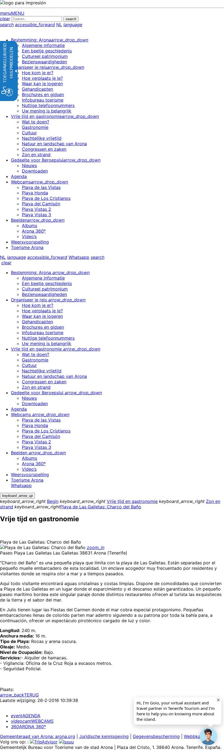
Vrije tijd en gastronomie (132, 501)
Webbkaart (195, 736)
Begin (52, 501)
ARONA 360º (28, 726)
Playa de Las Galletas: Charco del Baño (100, 506)
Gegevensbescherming (156, 736)
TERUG (19, 695)
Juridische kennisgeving (104, 736)
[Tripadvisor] (44, 742)
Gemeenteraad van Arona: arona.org (37, 736)
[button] (208, 736)
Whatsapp (79, 257)
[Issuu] (66, 742)
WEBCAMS (32, 721)
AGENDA (25, 715)
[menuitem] (49, 40)
